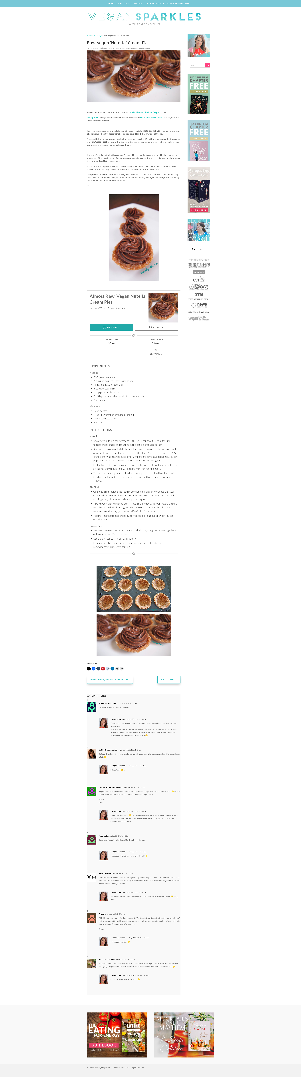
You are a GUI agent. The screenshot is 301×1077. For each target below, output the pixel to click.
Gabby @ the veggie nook (110, 750)
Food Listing (104, 836)
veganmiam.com (106, 873)
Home (111, 4)
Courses (138, 4)
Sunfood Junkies (106, 959)
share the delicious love (151, 117)
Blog (187, 4)
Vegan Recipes (132, 48)
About (119, 4)
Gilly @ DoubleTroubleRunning (112, 787)
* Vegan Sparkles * (118, 719)
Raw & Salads (108, 48)
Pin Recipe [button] (158, 327)
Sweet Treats (120, 48)
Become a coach (175, 4)
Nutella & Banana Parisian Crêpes (144, 112)
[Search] (207, 65)
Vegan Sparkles (95, 48)
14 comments (144, 48)
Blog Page (98, 35)
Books (128, 4)
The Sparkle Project (154, 4)
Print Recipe (113, 327)
